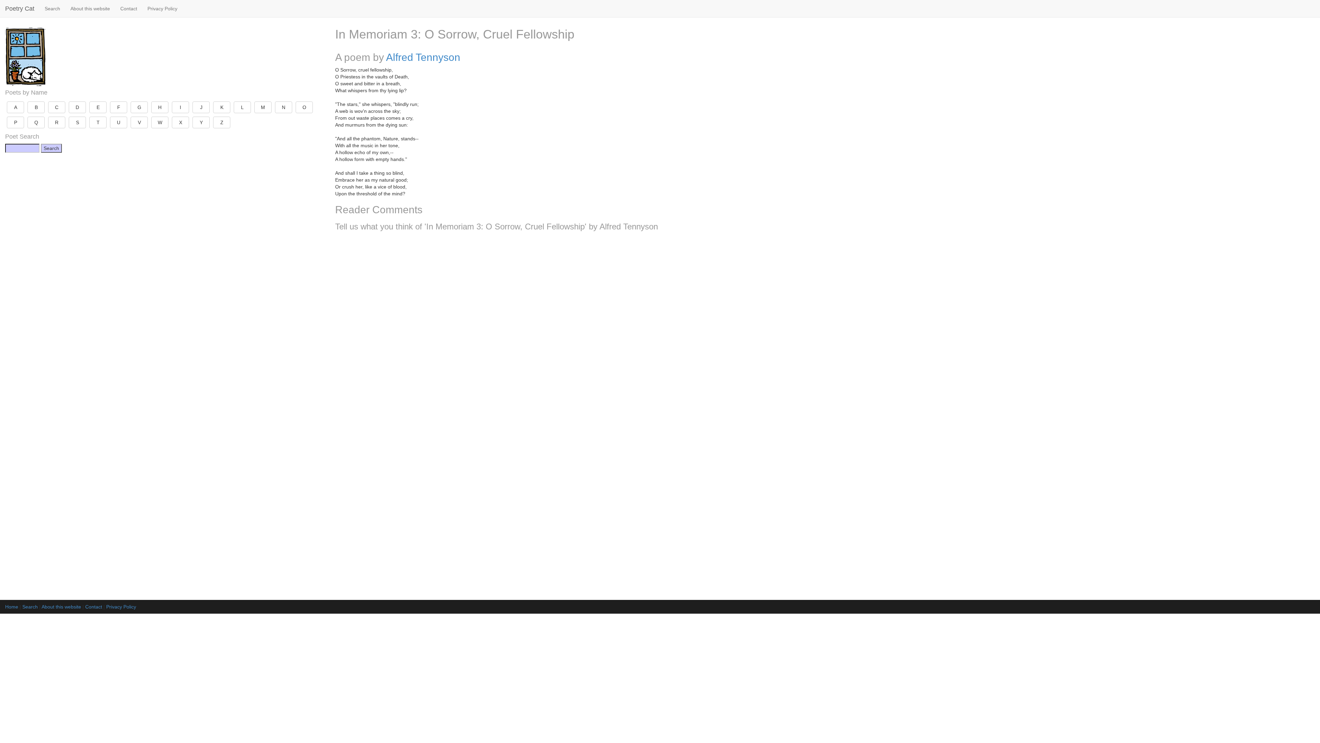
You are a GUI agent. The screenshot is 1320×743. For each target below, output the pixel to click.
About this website (90, 8)
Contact (128, 8)
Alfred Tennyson (423, 57)
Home (11, 607)
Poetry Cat (19, 8)
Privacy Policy (162, 8)
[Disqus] (825, 327)
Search (52, 8)
